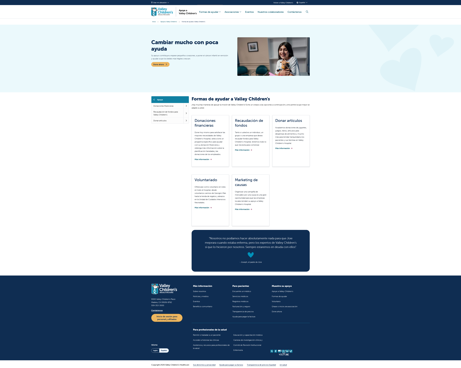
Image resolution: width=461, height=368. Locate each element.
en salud (283, 365)
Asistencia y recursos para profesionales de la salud (211, 346)
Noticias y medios (201, 296)
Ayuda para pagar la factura (243, 316)
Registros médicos (240, 301)
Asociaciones (232, 11)
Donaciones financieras (163, 106)
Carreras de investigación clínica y (247, 340)
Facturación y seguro (241, 306)
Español (302, 2)
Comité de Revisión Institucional (247, 345)
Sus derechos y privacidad (204, 365)
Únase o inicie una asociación (284, 306)
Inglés (155, 350)
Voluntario (276, 301)
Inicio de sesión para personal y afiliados (167, 318)
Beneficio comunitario (202, 306)
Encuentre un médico (241, 291)
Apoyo (160, 99)
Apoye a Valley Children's (282, 291)
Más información (202, 159)
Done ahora (158, 64)
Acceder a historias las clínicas (206, 340)
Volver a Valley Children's (283, 3)
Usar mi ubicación (160, 2)
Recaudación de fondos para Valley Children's (165, 113)
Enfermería (238, 350)
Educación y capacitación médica (247, 335)
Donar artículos (160, 120)
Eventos (249, 11)
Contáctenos (295, 11)
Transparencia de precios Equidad (261, 365)
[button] (186, 106)
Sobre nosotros (199, 291)
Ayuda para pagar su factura (231, 365)
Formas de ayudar (208, 11)
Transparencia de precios (243, 311)
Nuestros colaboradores (271, 11)
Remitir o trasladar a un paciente (207, 335)
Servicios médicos (240, 296)
